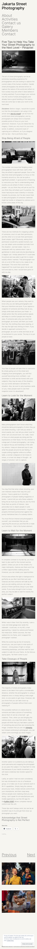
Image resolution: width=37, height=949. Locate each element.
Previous (9, 854)
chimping (29, 728)
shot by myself (16, 114)
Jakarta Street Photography (14, 6)
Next (31, 854)
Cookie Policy (10, 940)
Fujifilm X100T (9, 801)
